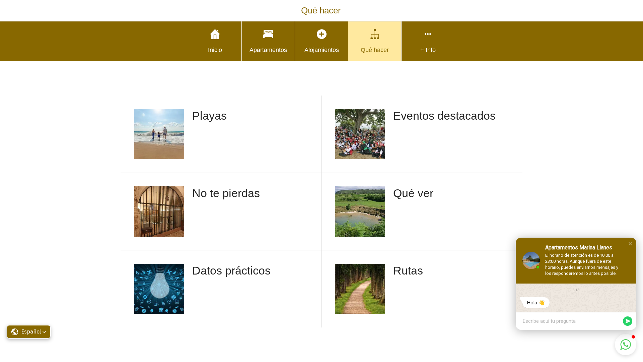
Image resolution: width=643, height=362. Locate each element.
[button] (630, 243)
